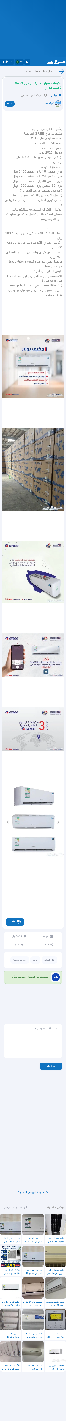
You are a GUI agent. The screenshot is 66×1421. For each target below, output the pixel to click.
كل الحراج (52, 71)
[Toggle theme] (27, 62)
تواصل (12, 921)
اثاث (43, 71)
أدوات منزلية (32, 71)
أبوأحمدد (49, 103)
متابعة (9, 104)
